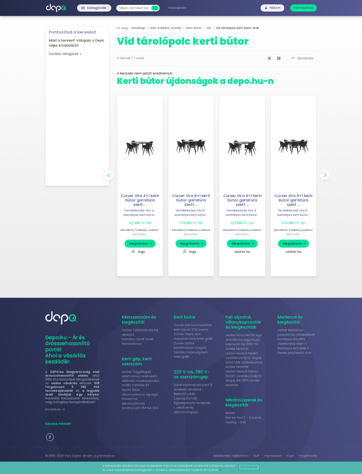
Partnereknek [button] (303, 8)
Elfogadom (249, 467)
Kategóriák (84, 7)
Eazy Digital (73, 456)
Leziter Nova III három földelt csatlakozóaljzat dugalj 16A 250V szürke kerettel (243, 378)
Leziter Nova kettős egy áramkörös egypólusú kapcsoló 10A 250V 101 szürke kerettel (244, 342)
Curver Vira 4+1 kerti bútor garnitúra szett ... (140, 200)
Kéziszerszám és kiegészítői (139, 319)
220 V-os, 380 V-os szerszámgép (192, 374)
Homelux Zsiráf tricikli (137, 339)
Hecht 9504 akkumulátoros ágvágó (140, 392)
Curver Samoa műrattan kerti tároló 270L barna (193, 327)
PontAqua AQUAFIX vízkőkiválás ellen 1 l (292, 341)
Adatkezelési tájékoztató (230, 456)
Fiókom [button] (272, 8)
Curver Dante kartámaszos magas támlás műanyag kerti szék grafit (191, 350)
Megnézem (141, 243)
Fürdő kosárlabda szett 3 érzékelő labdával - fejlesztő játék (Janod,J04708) (193, 392)
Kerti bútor (185, 317)
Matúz (230, 413)
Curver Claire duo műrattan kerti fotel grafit (193, 336)
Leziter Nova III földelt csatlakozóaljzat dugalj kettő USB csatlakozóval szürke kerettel (244, 360)
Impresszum (273, 456)
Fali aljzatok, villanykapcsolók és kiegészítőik (243, 322)
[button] (50, 437)
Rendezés (302, 58)
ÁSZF (256, 456)
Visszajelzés (177, 8)
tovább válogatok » (65, 53)
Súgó (290, 456)
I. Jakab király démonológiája (186, 409)
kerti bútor (140, 234)
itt (220, 470)
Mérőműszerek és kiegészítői (244, 402)
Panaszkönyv (132, 344)
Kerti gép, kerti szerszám (137, 361)
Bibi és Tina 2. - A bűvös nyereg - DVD (243, 419)
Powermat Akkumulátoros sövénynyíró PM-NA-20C (140, 403)
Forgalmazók (308, 456)
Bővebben (55, 409)
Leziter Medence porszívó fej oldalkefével (296, 332)
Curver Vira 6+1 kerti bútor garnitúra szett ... (191, 200)
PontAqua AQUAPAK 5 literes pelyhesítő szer (295, 350)
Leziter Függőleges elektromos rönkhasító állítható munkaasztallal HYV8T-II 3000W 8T (140, 379)
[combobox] (134, 8)
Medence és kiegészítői (290, 319)
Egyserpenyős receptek (192, 403)
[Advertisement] (77, 119)
